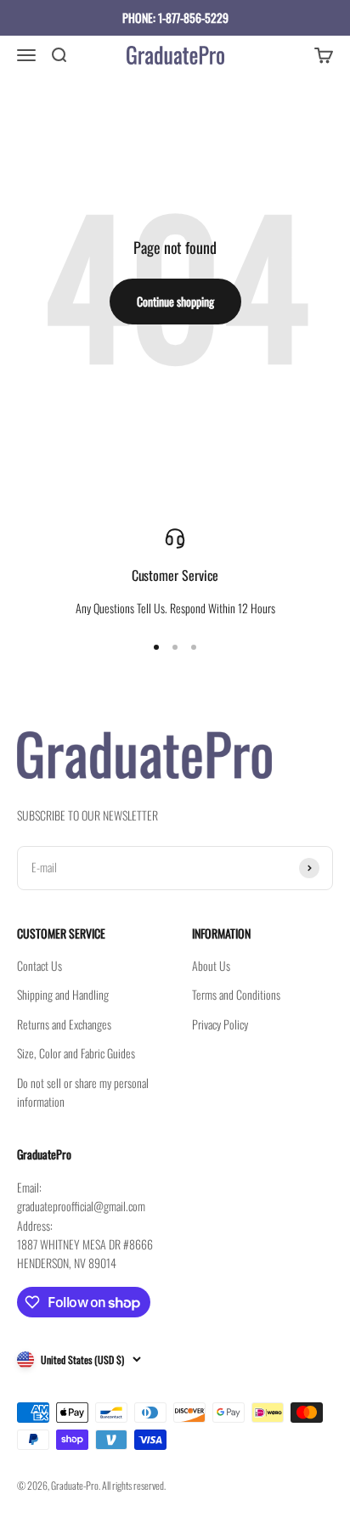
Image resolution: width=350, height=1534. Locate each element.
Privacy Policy (220, 1024)
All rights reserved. (134, 1485)
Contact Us (39, 965)
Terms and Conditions (236, 994)
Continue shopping (175, 301)
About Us (211, 965)
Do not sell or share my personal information (83, 1092)
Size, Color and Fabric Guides (76, 1053)
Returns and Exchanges (64, 1024)
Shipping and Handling (63, 994)
